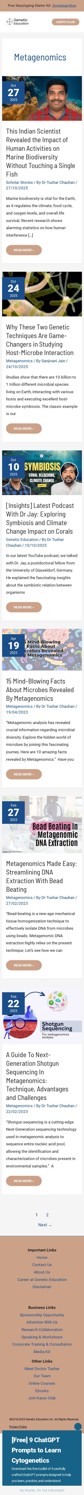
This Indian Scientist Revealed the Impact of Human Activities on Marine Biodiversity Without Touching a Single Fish (40, 152)
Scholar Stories (19, 182)
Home (42, 1257)
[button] (65, 22)
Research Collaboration (42, 1329)
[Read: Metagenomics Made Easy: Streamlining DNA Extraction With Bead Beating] (42, 824)
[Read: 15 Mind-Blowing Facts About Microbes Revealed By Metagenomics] (42, 649)
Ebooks (42, 1390)
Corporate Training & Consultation (42, 1344)
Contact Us (42, 1264)
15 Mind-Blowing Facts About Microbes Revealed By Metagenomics (40, 689)
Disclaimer (42, 1286)
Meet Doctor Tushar (42, 1368)
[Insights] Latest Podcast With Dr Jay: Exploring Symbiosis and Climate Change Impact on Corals (40, 518)
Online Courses (42, 1383)
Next (45, 1224)
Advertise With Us (42, 1322)
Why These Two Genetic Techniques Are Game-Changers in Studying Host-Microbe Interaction (40, 339)
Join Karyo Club (42, 1398)
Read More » (24, 251)
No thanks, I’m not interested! (42, 1490)
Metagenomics (19, 361)
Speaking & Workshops (42, 1337)
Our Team (42, 1376)
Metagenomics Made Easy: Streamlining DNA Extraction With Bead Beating (41, 876)
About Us (42, 1272)
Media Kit (42, 1351)
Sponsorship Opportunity (42, 1315)
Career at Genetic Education (42, 1279)
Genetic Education (22, 539)
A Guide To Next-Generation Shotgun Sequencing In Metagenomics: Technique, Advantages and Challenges (37, 1076)
